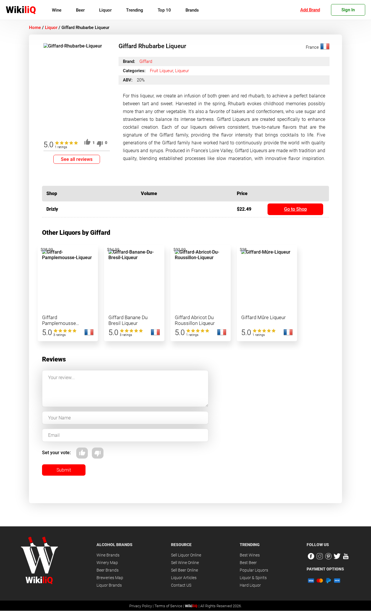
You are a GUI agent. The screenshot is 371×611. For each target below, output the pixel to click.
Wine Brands (108, 555)
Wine (56, 10)
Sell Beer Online (184, 570)
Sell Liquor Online (186, 555)
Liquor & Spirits (253, 577)
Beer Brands (108, 570)
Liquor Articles (184, 577)
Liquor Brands (109, 585)
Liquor (105, 10)
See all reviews (76, 159)
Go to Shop (295, 209)
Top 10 (164, 10)
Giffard (145, 61)
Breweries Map (110, 577)
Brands (192, 10)
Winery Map (107, 562)
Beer (80, 10)
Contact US (181, 585)
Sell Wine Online (185, 562)
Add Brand (310, 9)
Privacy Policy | (141, 606)
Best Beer (248, 562)
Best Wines (250, 555)
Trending (134, 10)
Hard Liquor (250, 585)
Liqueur (182, 70)
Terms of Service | (169, 606)
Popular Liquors (254, 570)
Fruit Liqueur (161, 70)
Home (35, 27)
